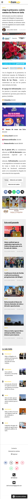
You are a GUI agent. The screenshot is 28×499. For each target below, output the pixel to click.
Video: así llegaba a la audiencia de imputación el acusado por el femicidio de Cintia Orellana (11, 360)
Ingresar (14, 454)
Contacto (14, 448)
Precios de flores (14, 184)
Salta (4, 7)
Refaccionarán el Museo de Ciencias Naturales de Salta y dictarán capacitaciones (13, 304)
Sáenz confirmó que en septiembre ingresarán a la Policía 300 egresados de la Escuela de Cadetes (13, 245)
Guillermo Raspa (12, 30)
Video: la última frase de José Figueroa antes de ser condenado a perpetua (11, 414)
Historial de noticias (14, 451)
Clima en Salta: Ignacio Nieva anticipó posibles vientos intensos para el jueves (13, 333)
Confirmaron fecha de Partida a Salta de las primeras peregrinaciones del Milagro (14, 275)
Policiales (8, 354)
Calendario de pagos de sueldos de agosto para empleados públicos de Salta (11, 428)
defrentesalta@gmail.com (14, 485)
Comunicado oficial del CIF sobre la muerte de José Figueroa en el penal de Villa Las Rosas (11, 386)
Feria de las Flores (16, 180)
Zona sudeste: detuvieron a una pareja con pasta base (11, 373)
